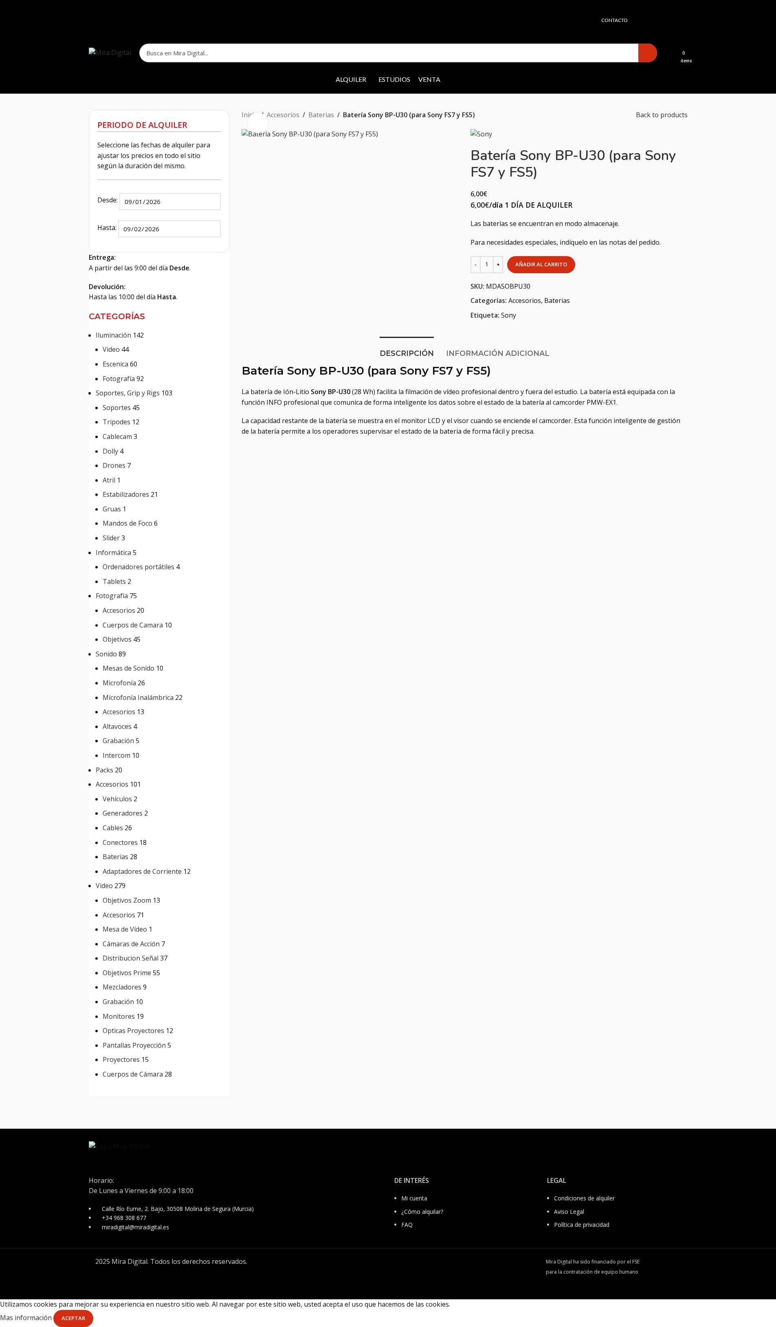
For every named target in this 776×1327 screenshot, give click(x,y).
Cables (113, 827)
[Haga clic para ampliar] (258, 123)
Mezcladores (122, 987)
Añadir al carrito (541, 264)
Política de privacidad (581, 1224)
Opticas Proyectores (133, 1030)
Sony (508, 315)
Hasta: (107, 227)
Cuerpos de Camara (133, 625)
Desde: (108, 199)
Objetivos (117, 639)
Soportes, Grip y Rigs (128, 392)
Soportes (117, 407)
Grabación (118, 740)
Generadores (123, 813)
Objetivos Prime (127, 972)
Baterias (115, 856)
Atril (109, 480)
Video (111, 349)
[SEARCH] (647, 53)
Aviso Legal (569, 1211)
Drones (114, 465)
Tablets (114, 581)
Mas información (26, 1317)
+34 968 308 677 (124, 1218)
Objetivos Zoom (127, 900)
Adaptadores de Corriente (142, 871)
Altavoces (117, 726)
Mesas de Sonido (128, 668)
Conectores (120, 842)
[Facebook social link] (641, 20)
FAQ (407, 1224)
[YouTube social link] (672, 20)
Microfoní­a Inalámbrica (138, 697)
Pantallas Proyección (134, 1045)
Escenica (115, 364)
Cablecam (117, 436)
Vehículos (117, 798)
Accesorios (119, 610)
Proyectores (121, 1059)
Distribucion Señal (130, 958)
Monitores (119, 1016)
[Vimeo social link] (682, 20)
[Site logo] (110, 52)
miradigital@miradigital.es (135, 1227)
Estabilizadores (126, 494)
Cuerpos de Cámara (133, 1074)
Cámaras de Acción (131, 943)
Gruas (112, 508)
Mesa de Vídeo (125, 929)
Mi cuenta (414, 1198)
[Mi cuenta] (668, 53)
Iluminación (113, 335)
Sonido (106, 653)
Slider (111, 537)
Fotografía (119, 378)
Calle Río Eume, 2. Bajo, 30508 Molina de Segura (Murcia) (178, 1209)
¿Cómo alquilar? (422, 1211)
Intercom (116, 755)
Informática (113, 552)
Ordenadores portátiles (138, 566)
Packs (104, 769)
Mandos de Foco (127, 523)
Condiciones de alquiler (584, 1198)
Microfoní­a (119, 682)
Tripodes (116, 421)
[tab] (407, 350)
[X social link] (651, 20)
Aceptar (73, 1318)
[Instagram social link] (662, 20)
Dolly (110, 451)
